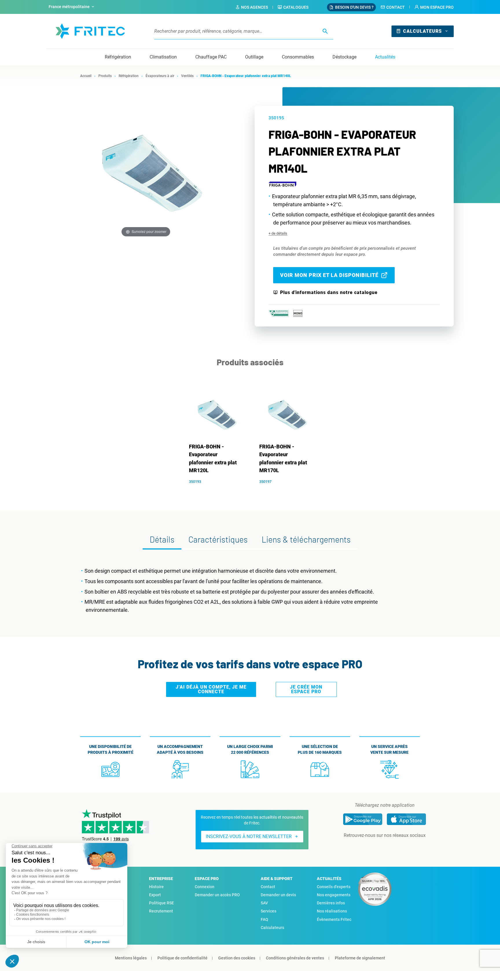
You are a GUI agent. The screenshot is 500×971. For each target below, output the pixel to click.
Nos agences (254, 7)
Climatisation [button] (163, 57)
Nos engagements (333, 894)
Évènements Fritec (334, 919)
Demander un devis (278, 894)
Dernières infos (331, 903)
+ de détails (278, 233)
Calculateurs (422, 31)
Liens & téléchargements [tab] (306, 539)
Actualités (385, 57)
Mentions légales (131, 958)
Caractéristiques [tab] (218, 539)
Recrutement (161, 911)
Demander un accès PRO (217, 894)
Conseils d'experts (333, 886)
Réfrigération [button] (118, 57)
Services (268, 911)
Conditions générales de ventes (295, 958)
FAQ (264, 919)
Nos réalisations (332, 911)
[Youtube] (393, 847)
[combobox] (72, 7)
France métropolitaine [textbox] (69, 6)
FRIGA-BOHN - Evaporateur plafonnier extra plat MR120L (213, 458)
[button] (434, 7)
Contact (395, 7)
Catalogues (295, 7)
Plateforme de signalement (360, 958)
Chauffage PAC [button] (211, 57)
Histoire (156, 886)
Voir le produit (217, 491)
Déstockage (344, 57)
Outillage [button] (254, 57)
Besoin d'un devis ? (354, 7)
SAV (264, 903)
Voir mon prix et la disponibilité (329, 275)
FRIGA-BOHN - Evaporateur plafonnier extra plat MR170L (283, 458)
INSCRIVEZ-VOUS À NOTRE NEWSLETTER (249, 836)
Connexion (204, 886)
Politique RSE (161, 903)
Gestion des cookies (236, 958)
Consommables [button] (298, 57)
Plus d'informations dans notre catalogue (329, 292)
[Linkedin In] (376, 847)
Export (155, 894)
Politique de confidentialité (182, 958)
